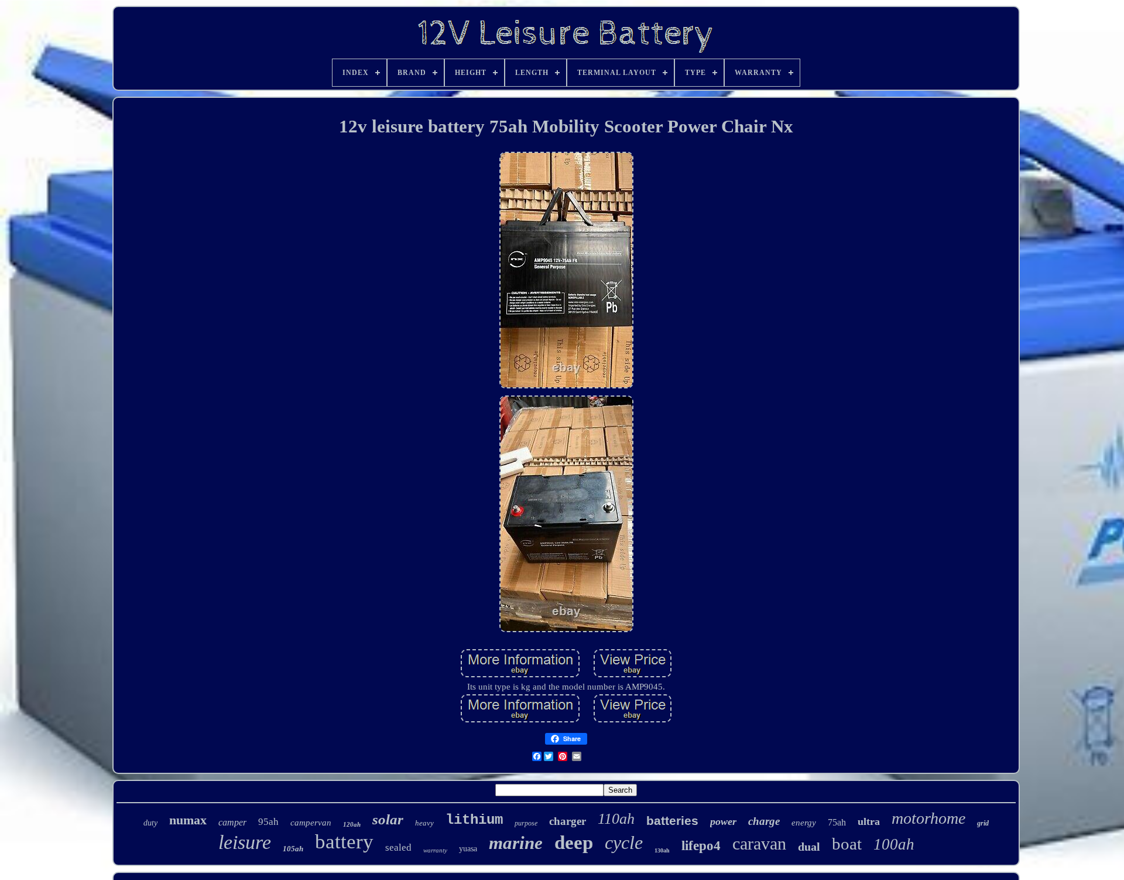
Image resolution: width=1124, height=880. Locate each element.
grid (983, 823)
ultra (869, 821)
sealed (398, 847)
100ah (893, 844)
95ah (268, 821)
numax (188, 820)
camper (232, 822)
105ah (293, 848)
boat (847, 843)
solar (387, 819)
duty (150, 822)
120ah (352, 824)
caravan (759, 843)
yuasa (468, 848)
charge (764, 821)
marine (516, 843)
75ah (837, 822)
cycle (624, 842)
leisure (244, 842)
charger (567, 821)
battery (344, 841)
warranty (435, 850)
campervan (310, 822)
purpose (526, 823)
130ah (662, 850)
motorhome (928, 818)
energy (803, 822)
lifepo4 (701, 845)
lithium (474, 820)
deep (573, 842)
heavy (424, 822)
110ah (616, 818)
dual (809, 846)
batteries (672, 820)
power (723, 821)
